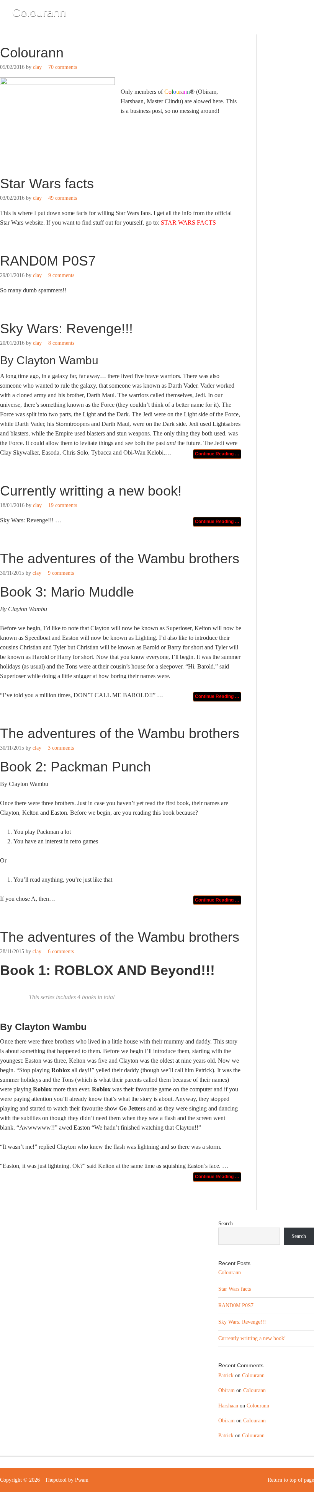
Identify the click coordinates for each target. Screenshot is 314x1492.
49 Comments (62, 198)
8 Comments (61, 343)
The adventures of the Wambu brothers (119, 558)
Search (225, 1223)
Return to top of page (291, 1480)
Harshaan (228, 1406)
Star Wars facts (47, 183)
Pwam (81, 1480)
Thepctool (56, 1480)
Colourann (39, 12)
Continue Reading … (217, 454)
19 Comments (62, 505)
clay (37, 67)
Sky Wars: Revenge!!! (66, 328)
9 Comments (61, 275)
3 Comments (61, 748)
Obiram (226, 1390)
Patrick (226, 1375)
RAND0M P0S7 (48, 261)
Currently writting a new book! (91, 491)
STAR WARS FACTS (188, 222)
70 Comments (62, 67)
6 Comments (61, 951)
